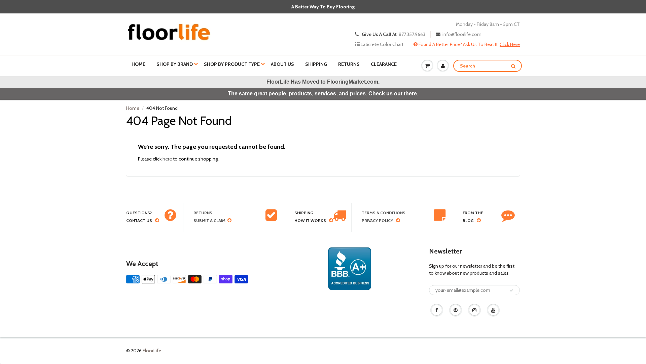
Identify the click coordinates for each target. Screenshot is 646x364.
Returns (349, 64)
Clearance (384, 64)
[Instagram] (474, 310)
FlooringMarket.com (352, 82)
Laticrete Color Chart (381, 44)
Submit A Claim (209, 220)
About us (282, 64)
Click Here (510, 44)
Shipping (316, 64)
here (167, 159)
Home (138, 64)
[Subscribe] (511, 290)
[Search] (513, 66)
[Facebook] (437, 310)
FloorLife (152, 351)
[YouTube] (493, 310)
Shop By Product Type (232, 64)
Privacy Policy (377, 220)
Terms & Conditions (383, 212)
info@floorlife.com (461, 34)
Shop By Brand (174, 64)
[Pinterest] (456, 310)
